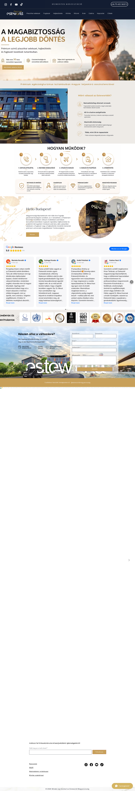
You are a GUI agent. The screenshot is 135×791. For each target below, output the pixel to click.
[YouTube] (16, 4)
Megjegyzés (76, 355)
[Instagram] (5, 4)
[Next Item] (129, 560)
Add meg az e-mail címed (37, 748)
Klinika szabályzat (36, 775)
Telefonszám (76, 347)
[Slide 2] (67, 77)
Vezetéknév (75, 333)
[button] (33, 13)
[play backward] (17, 317)
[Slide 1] (69, 77)
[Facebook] (11, 4)
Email (73, 340)
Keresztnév (98, 333)
